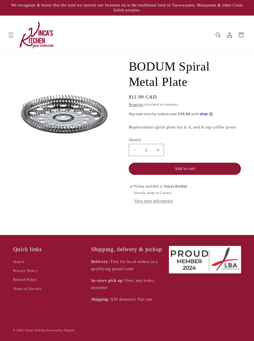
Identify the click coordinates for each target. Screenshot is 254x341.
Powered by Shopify (60, 330)
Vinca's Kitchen (35, 330)
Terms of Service (27, 289)
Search (19, 262)
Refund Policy (25, 280)
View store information (153, 201)
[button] (11, 35)
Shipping (136, 104)
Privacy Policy (25, 271)
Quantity (135, 140)
